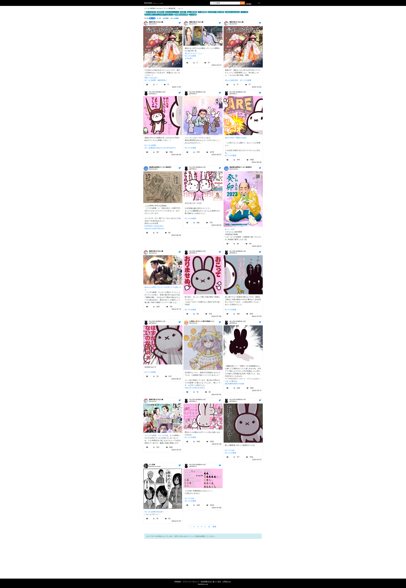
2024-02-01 (176, 450)
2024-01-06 (216, 508)
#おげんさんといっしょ (194, 53)
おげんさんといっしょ (172, 12)
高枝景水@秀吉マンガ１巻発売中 (160, 167)
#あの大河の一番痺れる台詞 (235, 138)
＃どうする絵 (163, 435)
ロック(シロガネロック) (157, 92)
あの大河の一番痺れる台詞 (215, 12)
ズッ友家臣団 (202, 12)
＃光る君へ (189, 58)
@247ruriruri (193, 323)
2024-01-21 (256, 459)
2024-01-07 (176, 521)
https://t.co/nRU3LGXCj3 (195, 388)
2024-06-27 (176, 379)
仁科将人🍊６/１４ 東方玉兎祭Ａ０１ (201, 321)
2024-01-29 (216, 444)
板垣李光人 (160, 12)
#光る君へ (160, 512)
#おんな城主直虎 (231, 80)
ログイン (189, 536)
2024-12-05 (256, 87)
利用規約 (177, 582)
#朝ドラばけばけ (151, 78)
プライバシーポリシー (190, 582)
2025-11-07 (176, 87)
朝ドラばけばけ (150, 12)
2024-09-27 (216, 154)
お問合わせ (226, 582)
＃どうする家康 (150, 435)
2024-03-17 (256, 390)
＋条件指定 (248, 4)
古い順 (159, 18)
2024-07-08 (216, 316)
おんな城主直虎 (192, 12)
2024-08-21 (256, 246)
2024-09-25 (176, 235)
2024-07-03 (256, 316)
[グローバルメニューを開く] (259, 3)
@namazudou (153, 169)
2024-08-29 (216, 225)
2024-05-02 (216, 394)
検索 (242, 3)
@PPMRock (152, 94)
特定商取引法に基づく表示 (211, 582)
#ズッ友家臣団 (150, 148)
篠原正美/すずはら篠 (156, 22)
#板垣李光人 (162, 80)
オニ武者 (152, 464)
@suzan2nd (153, 24)
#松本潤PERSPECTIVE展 (234, 384)
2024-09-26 (256, 162)
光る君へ (183, 12)
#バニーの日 (229, 229)
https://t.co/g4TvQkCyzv (154, 228)
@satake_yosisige (154, 466)
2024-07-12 (176, 309)
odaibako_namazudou (232, 12)
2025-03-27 (216, 65)
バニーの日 (244, 12)
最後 (214, 526)
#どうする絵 (229, 450)
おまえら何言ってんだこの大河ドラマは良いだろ (159, 14)
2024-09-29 (176, 154)
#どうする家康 (150, 80)
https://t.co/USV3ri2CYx (166, 148)
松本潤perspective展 (181, 14)
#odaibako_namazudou (154, 226)
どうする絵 (193, 14)
